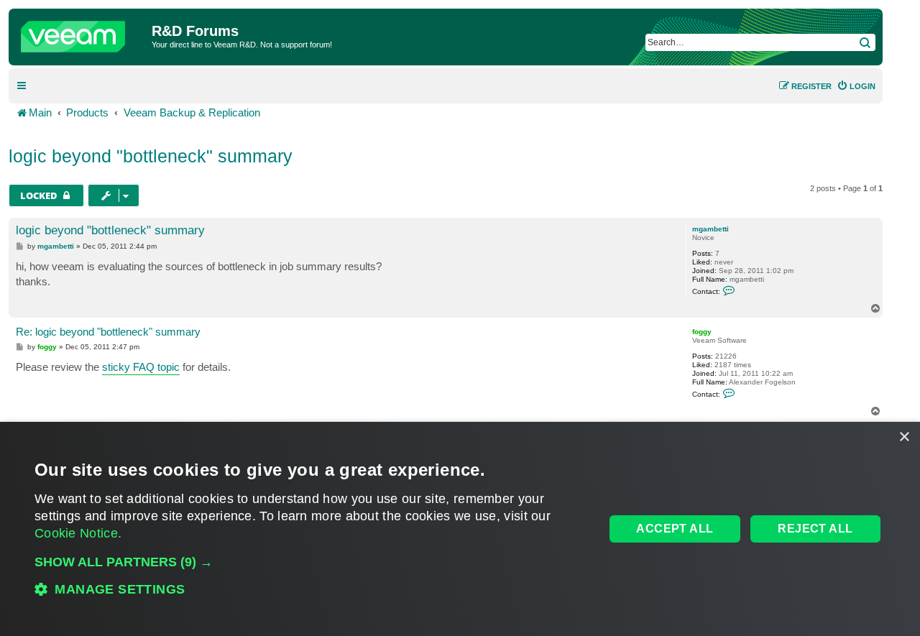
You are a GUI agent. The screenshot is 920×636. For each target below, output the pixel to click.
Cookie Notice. (77, 533)
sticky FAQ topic (141, 367)
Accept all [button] (674, 528)
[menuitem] (856, 86)
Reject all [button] (815, 528)
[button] (311, 562)
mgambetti (710, 229)
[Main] (82, 33)
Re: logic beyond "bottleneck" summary (108, 332)
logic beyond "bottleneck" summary (151, 156)
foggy (702, 332)
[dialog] (460, 529)
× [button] (903, 437)
